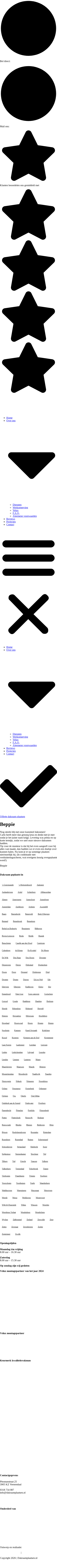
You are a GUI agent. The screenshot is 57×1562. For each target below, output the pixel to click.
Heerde (4, 1008)
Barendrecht (15, 914)
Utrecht (23, 1161)
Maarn (38, 1059)
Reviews (10, 519)
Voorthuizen (20, 1183)
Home (9, 417)
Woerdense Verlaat (9, 1212)
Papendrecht (6, 1110)
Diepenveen (6, 965)
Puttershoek (16, 1118)
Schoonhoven (7, 1147)
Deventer (42, 958)
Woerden (45, 1205)
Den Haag (17, 958)
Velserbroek (33, 1169)
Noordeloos (43, 1081)
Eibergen (17, 987)
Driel (48, 972)
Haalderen (26, 1001)
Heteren (5, 1016)
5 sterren (43, 185)
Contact (10, 524)
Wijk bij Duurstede (9, 1205)
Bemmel (5, 921)
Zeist (51, 1220)
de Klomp (19, 950)
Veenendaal (20, 1169)
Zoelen (40, 1227)
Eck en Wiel (38, 979)
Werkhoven (26, 1198)
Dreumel (24, 972)
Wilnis (23, 1205)
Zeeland (29, 1220)
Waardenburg (45, 1183)
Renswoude (6, 1125)
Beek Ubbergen (44, 914)
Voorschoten (6, 1183)
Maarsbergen (7, 1067)
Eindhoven (29, 987)
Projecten (11, 521)
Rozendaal (19, 1140)
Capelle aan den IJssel (24, 943)
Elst (49, 987)
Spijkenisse (6, 1154)
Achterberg (31, 892)
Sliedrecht (34, 1147)
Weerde (4, 1198)
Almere (4, 899)
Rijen (52, 1125)
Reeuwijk (28, 1118)
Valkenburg (6, 1169)
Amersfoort (30, 899)
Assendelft (44, 907)
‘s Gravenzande (8, 885)
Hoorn (30, 1023)
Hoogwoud (18, 1023)
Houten (40, 1023)
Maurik (31, 1067)
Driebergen (36, 972)
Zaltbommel (17, 1220)
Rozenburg (6, 1140)
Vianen (45, 1169)
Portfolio (31, 1110)
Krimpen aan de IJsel (31, 1038)
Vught (32, 1183)
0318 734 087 (16, 61)
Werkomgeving (20, 507)
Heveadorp (17, 1016)
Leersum (44, 1045)
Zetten (4, 1227)
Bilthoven (38, 928)
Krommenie (48, 1038)
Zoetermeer (6, 1234)
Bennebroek (17, 921)
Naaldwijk (36, 1074)
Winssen (34, 1205)
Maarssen (20, 1067)
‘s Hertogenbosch (25, 885)
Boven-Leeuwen (8, 936)
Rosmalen (34, 1132)
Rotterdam (47, 1132)
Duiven (26, 979)
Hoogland (5, 1023)
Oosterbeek (29, 1088)
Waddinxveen (7, 1190)
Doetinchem (42, 965)
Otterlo (23, 1096)
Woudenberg (25, 1212)
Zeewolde (41, 1220)
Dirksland (29, 965)
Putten (4, 1118)
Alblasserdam (46, 892)
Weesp (14, 1198)
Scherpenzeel (43, 1140)
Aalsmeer (40, 885)
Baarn (4, 914)
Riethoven (41, 1125)
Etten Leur (19, 994)
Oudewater (29, 1103)
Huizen (51, 1023)
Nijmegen (30, 1081)
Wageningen (21, 1190)
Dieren (18, 965)
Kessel (4, 1038)
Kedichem (46, 1030)
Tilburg (4, 1161)
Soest (45, 1147)
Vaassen (34, 1161)
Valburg (45, 1161)
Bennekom (31, 921)
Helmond (28, 1008)
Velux (16, 510)
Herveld (41, 1008)
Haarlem (38, 1001)
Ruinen (30, 1140)
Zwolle (17, 1234)
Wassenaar (35, 1190)
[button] (28, 586)
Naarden (48, 1074)
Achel (20, 892)
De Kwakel (32, 950)
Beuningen (26, 928)
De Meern (45, 950)
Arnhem (31, 907)
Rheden (18, 1125)
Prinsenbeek (44, 1110)
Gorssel (5, 1001)
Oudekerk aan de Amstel (11, 1103)
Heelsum (50, 1001)
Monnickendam (8, 1074)
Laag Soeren (6, 1045)
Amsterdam (6, 907)
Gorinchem (48, 994)
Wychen (5, 1220)
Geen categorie (33, 994)
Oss (14, 1096)
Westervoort (40, 1198)
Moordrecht (23, 1074)
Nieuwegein (6, 1081)
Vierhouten (6, 1176)
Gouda (15, 1001)
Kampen (17, 1030)
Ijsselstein (5, 1030)
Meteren (42, 1067)
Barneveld (29, 914)
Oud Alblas (35, 1096)
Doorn (4, 972)
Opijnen (5, 1096)
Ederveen (5, 987)
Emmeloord (6, 994)
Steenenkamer (20, 1154)
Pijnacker (19, 1110)
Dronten (5, 979)
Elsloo (40, 987)
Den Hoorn (30, 958)
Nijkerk (19, 1081)
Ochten (4, 1088)
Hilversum (30, 1016)
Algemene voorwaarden (25, 516)
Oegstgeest (16, 1088)
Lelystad (31, 1052)
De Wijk (5, 958)
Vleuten (32, 1176)
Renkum (41, 1118)
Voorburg (43, 1176)
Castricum (41, 943)
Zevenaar (14, 1227)
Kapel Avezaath (31, 1030)
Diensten (17, 504)
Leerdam (32, 1045)
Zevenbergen (28, 1227)
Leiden (4, 1052)
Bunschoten (6, 943)
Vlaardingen (19, 1176)
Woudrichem (40, 1212)
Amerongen (16, 899)
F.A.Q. (16, 513)
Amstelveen (44, 899)
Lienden (5, 1059)
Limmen (16, 1059)
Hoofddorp (43, 1016)
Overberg (41, 1103)
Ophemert (42, 1088)
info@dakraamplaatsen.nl (19, 127)
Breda (21, 936)
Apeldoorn (20, 907)
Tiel (44, 1154)
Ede (49, 979)
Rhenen (29, 1125)
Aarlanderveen (7, 892)
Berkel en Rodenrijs (9, 928)
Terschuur (34, 1154)
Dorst (14, 972)
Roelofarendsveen (19, 1132)
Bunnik (41, 936)
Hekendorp (16, 1008)
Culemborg (6, 950)
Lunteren (27, 1059)
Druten (15, 979)
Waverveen (48, 1190)
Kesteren (15, 1038)
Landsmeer (20, 1045)
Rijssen (4, 1132)
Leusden (42, 1052)
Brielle (30, 936)
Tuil (13, 1161)
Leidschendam (17, 1052)
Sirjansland (21, 1147)
